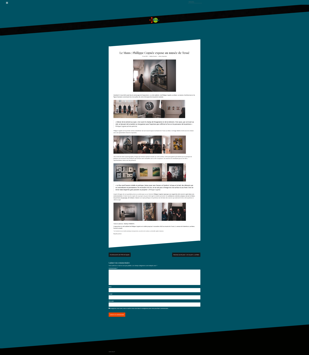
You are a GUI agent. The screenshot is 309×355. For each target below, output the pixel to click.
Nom (110, 286)
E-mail (110, 294)
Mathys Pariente (153, 56)
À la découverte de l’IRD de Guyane (119, 254)
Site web (111, 301)
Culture (160, 56)
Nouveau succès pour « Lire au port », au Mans (186, 254)
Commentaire (113, 268)
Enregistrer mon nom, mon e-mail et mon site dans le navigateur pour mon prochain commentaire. (139, 308)
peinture (120, 233)
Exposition (164, 56)
